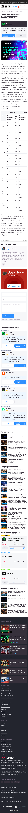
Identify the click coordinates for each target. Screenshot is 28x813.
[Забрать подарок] (18, 7)
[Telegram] (5, 782)
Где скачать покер (5, 693)
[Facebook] (8, 782)
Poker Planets (16, 631)
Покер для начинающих (7, 751)
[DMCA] (14, 810)
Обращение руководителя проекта (9, 792)
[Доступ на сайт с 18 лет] (16, 807)
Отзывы (20, 401)
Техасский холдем (5, 706)
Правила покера (5, 688)
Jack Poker (3, 728)
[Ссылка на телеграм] (16, 7)
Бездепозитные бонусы (6, 749)
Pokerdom (9, 23)
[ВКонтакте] (2, 782)
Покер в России (5, 754)
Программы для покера (7, 695)
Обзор (21, 35)
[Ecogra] (22, 807)
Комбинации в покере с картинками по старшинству (17, 671)
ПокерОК (15, 653)
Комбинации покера (6, 690)
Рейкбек (3, 716)
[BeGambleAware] (7, 806)
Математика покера (6, 714)
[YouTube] (18, 782)
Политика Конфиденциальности (8, 787)
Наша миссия (22, 792)
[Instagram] (15, 782)
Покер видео (4, 709)
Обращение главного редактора (9, 790)
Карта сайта (15, 795)
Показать (16, 578)
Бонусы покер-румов (6, 746)
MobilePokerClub (11, 388)
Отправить (8, 315)
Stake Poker (4, 733)
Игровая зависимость (6, 795)
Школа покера (4, 704)
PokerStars (3, 735)
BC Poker (8, 408)
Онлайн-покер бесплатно (7, 698)
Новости (3, 711)
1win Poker (9, 352)
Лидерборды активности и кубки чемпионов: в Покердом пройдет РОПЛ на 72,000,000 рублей (17, 637)
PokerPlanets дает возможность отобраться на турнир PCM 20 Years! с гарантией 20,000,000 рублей (18, 627)
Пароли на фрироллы (6, 744)
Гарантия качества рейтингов (8, 797)
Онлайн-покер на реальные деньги (17, 663)
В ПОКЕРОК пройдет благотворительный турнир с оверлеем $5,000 (17, 648)
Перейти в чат (15, 286)
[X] (12, 782)
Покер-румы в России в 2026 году (17, 679)
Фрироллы (3, 741)
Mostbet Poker (10, 372)
